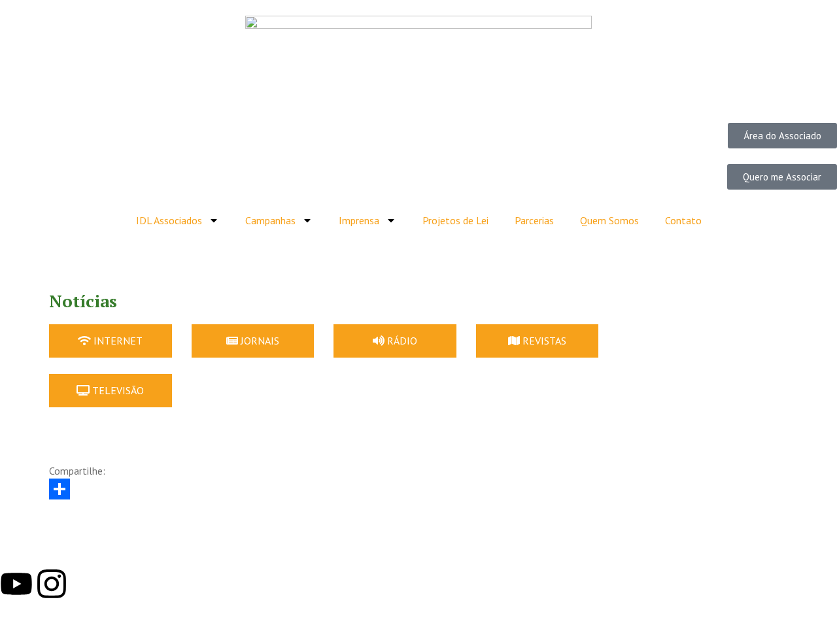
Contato (683, 220)
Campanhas (270, 220)
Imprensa (359, 220)
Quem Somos (609, 220)
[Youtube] (16, 583)
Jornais (260, 340)
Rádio (402, 340)
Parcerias (534, 220)
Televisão (118, 390)
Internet (118, 340)
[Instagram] (51, 583)
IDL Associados (169, 220)
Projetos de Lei (455, 220)
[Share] (418, 489)
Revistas (544, 340)
